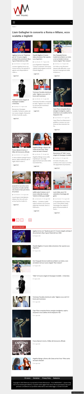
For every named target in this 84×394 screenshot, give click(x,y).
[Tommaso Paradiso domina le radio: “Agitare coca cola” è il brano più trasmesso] (42, 84)
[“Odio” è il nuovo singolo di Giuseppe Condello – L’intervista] (21, 88)
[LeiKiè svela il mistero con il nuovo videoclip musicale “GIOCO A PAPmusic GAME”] (42, 180)
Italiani (21, 50)
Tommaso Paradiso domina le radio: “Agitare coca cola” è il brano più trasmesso (42, 94)
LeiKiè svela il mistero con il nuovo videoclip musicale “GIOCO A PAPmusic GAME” (41, 194)
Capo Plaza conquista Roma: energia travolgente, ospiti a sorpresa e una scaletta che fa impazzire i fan (62, 112)
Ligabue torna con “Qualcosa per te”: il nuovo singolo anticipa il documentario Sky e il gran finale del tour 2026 (21, 58)
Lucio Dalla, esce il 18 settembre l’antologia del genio (61, 194)
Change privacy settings (77, 392)
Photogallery (69, 103)
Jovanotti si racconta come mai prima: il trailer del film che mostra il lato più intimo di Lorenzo (21, 189)
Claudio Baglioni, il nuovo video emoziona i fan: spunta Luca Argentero (42, 57)
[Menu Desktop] (14, 22)
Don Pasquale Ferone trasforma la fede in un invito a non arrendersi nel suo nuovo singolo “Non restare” (62, 58)
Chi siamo (27, 378)
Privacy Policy (46, 378)
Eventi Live (56, 103)
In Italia (48, 142)
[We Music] (21, 10)
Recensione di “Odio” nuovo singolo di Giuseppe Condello (62, 154)
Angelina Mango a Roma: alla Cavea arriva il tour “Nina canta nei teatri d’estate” (41, 149)
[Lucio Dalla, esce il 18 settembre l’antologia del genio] (62, 180)
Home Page (15, 49)
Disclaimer (36, 378)
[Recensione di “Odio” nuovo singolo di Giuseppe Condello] (62, 142)
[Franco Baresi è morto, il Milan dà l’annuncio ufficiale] (21, 140)
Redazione (56, 378)
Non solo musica (24, 144)
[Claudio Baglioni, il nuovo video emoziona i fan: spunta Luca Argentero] (42, 47)
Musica (27, 50)
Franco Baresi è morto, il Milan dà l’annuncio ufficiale (20, 151)
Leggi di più (16, 76)
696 (30, 220)
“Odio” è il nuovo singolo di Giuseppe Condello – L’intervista (20, 102)
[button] (71, 22)
